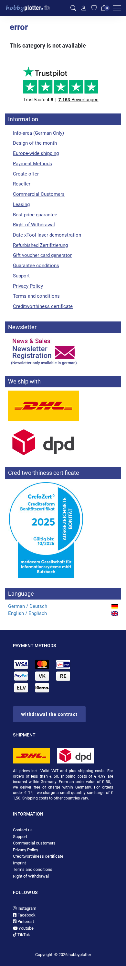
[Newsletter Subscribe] (63, 351)
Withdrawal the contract (49, 714)
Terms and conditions (36, 296)
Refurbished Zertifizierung (40, 245)
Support (21, 276)
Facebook (26, 915)
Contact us (23, 829)
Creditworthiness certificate (43, 306)
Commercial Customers (39, 194)
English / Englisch (27, 613)
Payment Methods (32, 164)
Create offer (26, 174)
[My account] (84, 8)
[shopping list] (94, 8)
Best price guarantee (35, 215)
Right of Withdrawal (34, 225)
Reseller (21, 184)
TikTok (23, 934)
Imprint (19, 863)
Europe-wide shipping (36, 153)
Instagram (26, 908)
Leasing (21, 204)
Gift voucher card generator (42, 255)
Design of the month (35, 143)
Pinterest (25, 921)
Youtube (25, 928)
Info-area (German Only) (38, 133)
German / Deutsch (27, 606)
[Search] (73, 8)
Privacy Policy (28, 286)
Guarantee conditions (36, 265)
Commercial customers (34, 843)
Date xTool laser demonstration (47, 235)
